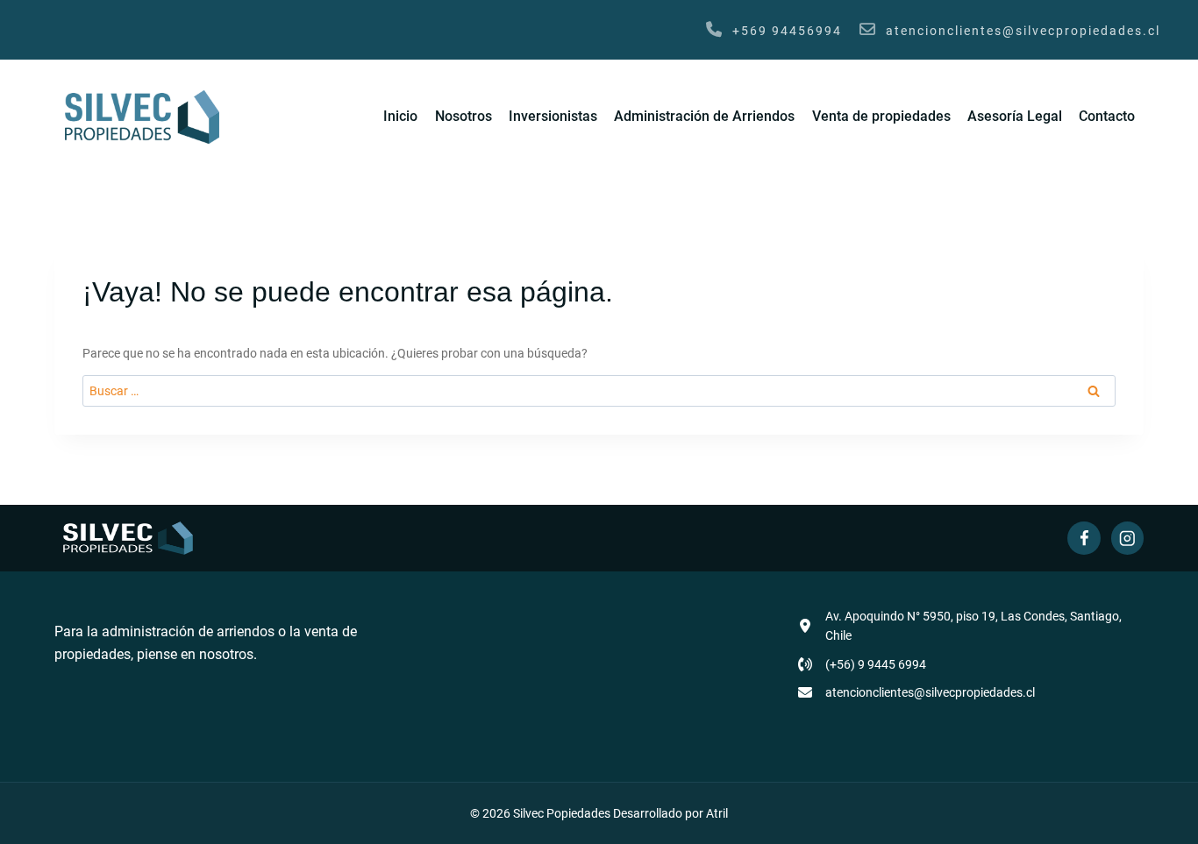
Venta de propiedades (881, 116)
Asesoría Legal (1014, 116)
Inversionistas (553, 116)
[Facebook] (1083, 537)
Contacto (1107, 116)
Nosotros (463, 116)
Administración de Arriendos (704, 116)
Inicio (400, 116)
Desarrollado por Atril (670, 813)
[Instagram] (1127, 537)
